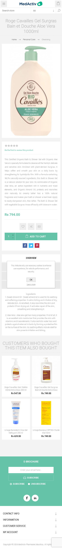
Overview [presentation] (31, 258)
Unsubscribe (38, 484)
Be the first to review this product (19, 150)
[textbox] (15, 11)
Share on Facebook (25, 245)
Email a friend (39, 226)
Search (59, 11)
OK (31, 280)
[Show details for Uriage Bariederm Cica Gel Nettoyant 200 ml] (16, 413)
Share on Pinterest (37, 245)
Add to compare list (31, 226)
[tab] (31, 258)
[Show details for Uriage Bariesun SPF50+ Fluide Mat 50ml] (46, 413)
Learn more (31, 284)
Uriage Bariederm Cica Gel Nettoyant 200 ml (16, 431)
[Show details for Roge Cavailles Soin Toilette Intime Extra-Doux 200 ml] (16, 370)
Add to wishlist (23, 226)
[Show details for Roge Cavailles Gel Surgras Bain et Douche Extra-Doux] (46, 370)
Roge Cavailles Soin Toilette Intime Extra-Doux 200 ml (16, 388)
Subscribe (19, 484)
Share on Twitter (31, 245)
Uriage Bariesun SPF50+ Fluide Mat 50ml (46, 431)
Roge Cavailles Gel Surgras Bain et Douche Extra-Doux (46, 388)
